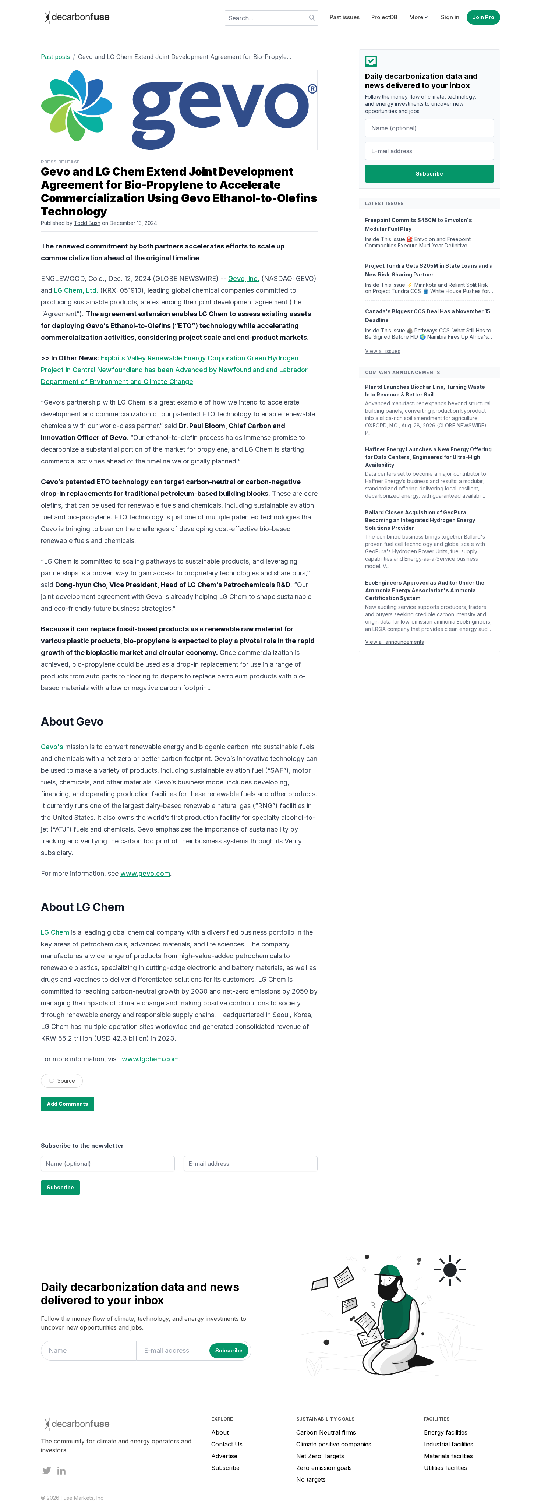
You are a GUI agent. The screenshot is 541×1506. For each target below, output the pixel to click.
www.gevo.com (145, 873)
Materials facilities (448, 1456)
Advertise (224, 1456)
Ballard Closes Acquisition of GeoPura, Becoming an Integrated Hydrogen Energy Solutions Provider (420, 520)
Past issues (345, 17)
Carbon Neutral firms (326, 1432)
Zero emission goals (324, 1467)
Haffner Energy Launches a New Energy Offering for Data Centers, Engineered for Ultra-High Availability (428, 457)
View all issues (382, 351)
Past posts (55, 56)
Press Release (60, 162)
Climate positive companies (333, 1444)
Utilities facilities (445, 1467)
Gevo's (52, 747)
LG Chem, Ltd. (76, 290)
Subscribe (225, 1467)
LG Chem (55, 932)
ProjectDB (384, 17)
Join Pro (483, 17)
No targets (311, 1479)
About (220, 1432)
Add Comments (67, 1104)
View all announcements (394, 642)
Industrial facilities (448, 1444)
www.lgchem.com (150, 1059)
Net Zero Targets (320, 1456)
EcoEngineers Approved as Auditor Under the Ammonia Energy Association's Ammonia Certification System (424, 590)
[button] (419, 17)
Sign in (450, 17)
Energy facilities (445, 1432)
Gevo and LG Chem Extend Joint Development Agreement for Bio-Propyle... (184, 56)
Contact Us (227, 1444)
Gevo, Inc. (243, 278)
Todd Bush (87, 223)
